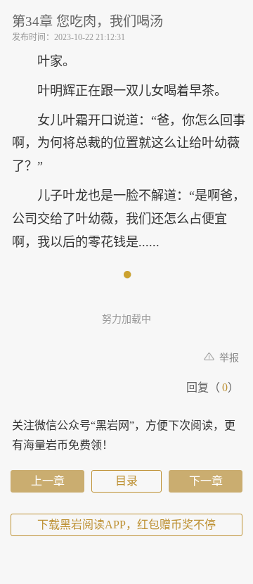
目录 (126, 481)
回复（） (212, 387)
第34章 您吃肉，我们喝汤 (87, 21)
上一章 (48, 481)
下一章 (206, 481)
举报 (227, 358)
